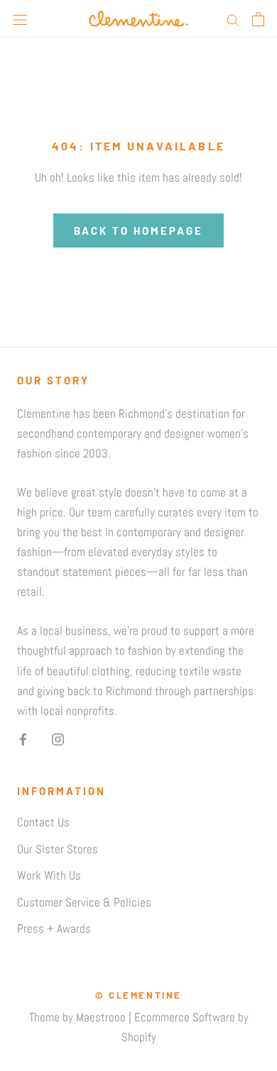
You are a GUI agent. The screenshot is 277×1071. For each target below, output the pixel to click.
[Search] (233, 19)
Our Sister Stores (57, 849)
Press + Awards (54, 928)
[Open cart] (258, 19)
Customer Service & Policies (84, 902)
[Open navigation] (20, 19)
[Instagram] (58, 738)
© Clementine (138, 995)
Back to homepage (138, 230)
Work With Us (49, 875)
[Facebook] (23, 738)
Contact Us (43, 822)
